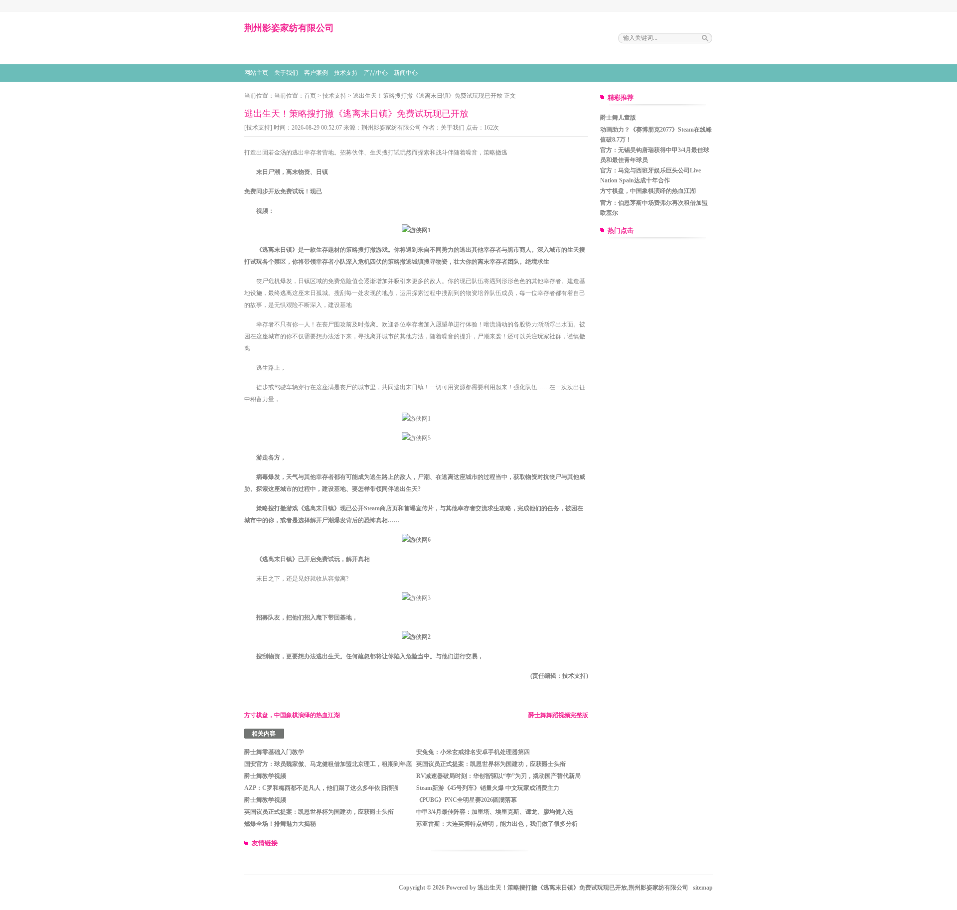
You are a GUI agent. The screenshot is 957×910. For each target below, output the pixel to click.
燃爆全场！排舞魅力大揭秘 (280, 823)
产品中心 (376, 72)
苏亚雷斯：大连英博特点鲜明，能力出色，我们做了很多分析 (497, 823)
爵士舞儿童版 (618, 117)
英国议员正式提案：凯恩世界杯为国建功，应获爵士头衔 (491, 763)
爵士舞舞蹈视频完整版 (558, 715)
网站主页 (256, 72)
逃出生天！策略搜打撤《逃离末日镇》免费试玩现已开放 (427, 95)
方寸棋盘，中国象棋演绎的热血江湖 (292, 715)
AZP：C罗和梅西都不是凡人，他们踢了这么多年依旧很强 (321, 787)
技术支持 (346, 72)
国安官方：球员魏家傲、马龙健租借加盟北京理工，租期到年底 (328, 763)
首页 (310, 95)
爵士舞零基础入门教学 (274, 752)
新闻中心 (406, 72)
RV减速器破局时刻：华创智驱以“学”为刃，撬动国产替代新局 (498, 775)
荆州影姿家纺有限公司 (391, 127)
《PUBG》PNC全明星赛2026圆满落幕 (466, 799)
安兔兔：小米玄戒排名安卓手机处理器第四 (473, 752)
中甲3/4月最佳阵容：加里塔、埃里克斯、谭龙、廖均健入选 (494, 811)
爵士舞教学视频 (265, 775)
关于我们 (286, 72)
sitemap (703, 887)
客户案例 (316, 72)
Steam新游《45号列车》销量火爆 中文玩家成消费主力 (487, 787)
